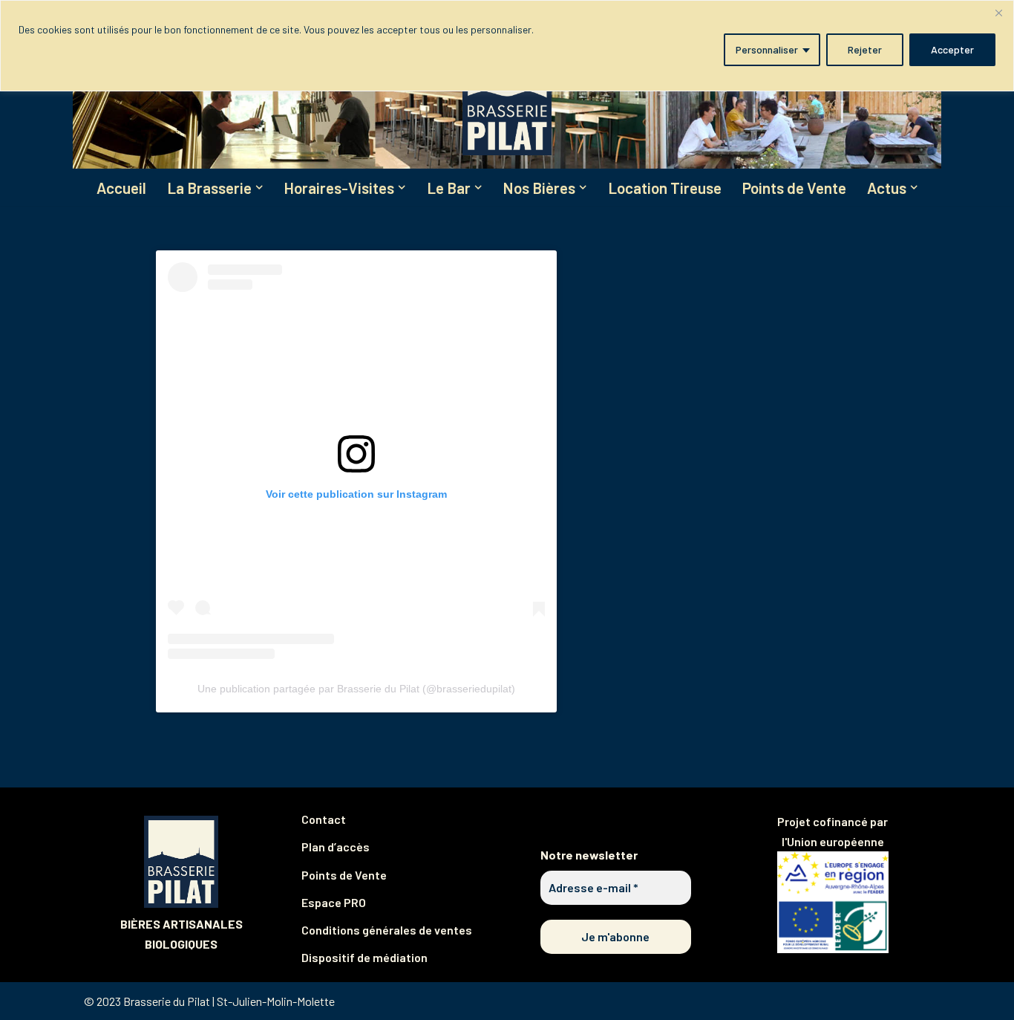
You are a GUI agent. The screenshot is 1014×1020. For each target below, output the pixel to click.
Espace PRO (333, 902)
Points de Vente (794, 187)
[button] (259, 187)
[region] (507, 45)
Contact (323, 819)
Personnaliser (767, 49)
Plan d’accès (335, 846)
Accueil (121, 187)
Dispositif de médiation (364, 957)
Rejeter (865, 49)
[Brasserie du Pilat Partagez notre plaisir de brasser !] (507, 100)
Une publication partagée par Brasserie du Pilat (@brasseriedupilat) (356, 689)
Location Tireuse (665, 187)
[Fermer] (998, 13)
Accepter (952, 49)
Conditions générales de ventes (386, 930)
